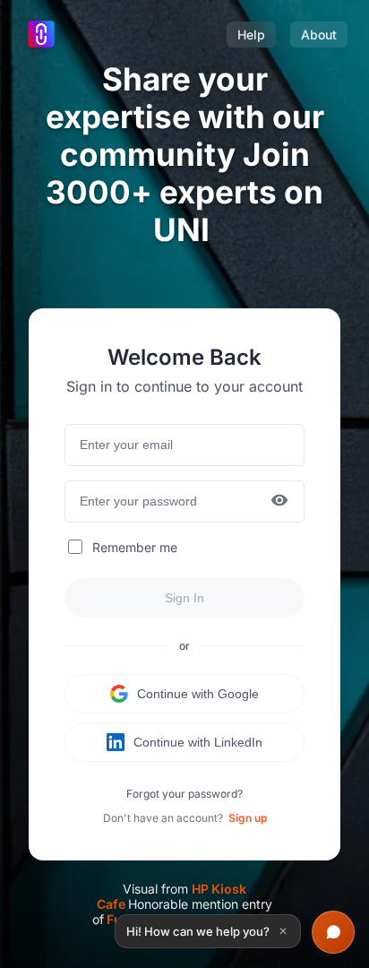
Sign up (247, 818)
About (319, 34)
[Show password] (279, 501)
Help (251, 34)
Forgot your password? (184, 793)
